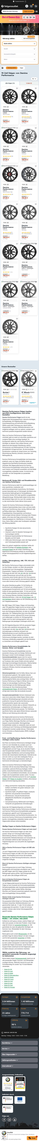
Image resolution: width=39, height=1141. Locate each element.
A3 (21, 573)
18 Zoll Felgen (26, 597)
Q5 (25, 629)
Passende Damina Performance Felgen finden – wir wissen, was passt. (18, 917)
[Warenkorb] (36, 6)
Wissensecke (23, 934)
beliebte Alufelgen (22, 547)
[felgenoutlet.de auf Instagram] (9, 1120)
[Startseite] (2, 68)
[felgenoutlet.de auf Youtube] (15, 1120)
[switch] (4, 1138)
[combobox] (19, 44)
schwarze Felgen (7, 549)
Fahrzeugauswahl (20, 958)
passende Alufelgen (21, 925)
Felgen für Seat (8, 983)
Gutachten (21, 938)
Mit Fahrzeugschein (29, 38)
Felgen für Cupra (8, 979)
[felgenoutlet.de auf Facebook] (4, 1120)
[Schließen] (37, 17)
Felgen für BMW (8, 973)
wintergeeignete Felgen (9, 689)
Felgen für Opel (8, 985)
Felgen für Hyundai (9, 987)
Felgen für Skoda (9, 977)
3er (17, 629)
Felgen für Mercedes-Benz (11, 975)
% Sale (29, 83)
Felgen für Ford (8, 981)
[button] (19, 1043)
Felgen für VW (8, 969)
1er (30, 573)
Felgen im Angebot (16, 779)
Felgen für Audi (8, 971)
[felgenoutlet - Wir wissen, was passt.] (9, 6)
